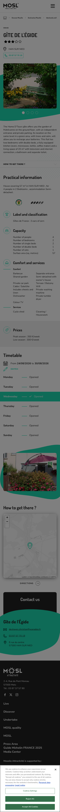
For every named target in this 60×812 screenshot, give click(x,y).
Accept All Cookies (30, 807)
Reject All (30, 799)
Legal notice (20, 785)
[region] (30, 788)
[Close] (55, 770)
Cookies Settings (30, 791)
